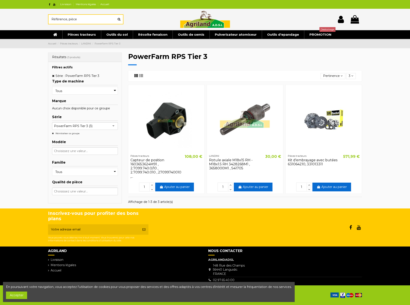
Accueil (104, 4)
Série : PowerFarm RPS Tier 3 (77, 76)
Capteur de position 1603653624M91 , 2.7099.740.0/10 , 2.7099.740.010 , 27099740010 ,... (155, 168)
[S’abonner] (143, 229)
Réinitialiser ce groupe (67, 133)
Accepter (16, 295)
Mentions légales (86, 4)
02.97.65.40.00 (223, 280)
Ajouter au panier (177, 187)
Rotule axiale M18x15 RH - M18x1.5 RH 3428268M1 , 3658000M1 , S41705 (231, 164)
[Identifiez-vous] (340, 19)
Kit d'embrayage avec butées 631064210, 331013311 (312, 162)
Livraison (66, 4)
